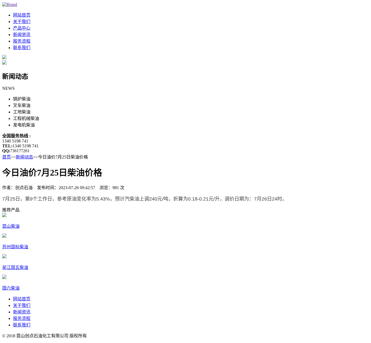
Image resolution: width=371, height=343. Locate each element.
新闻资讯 (21, 34)
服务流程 (21, 41)
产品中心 (21, 28)
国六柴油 (11, 288)
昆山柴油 (11, 226)
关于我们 (21, 21)
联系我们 (21, 47)
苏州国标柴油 (15, 246)
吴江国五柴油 (15, 267)
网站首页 (21, 15)
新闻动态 (24, 157)
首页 (6, 157)
